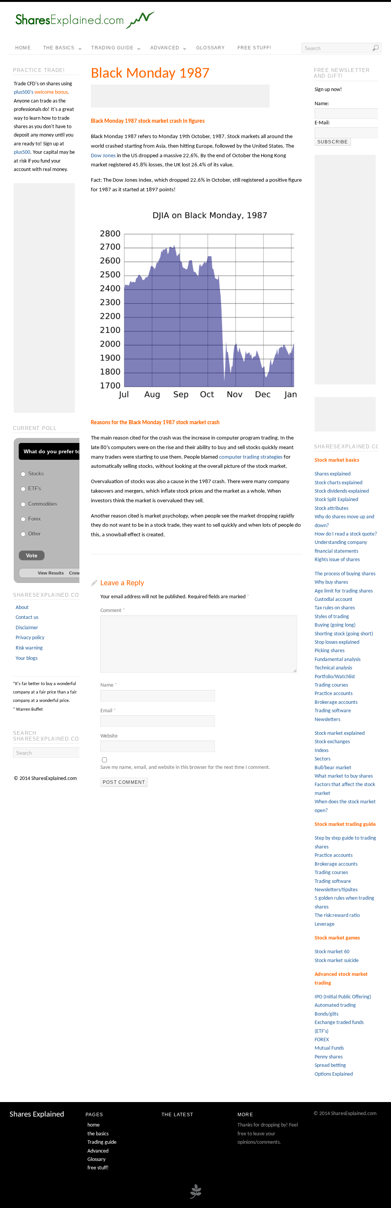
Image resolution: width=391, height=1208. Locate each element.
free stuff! (254, 47)
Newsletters (327, 720)
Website (109, 736)
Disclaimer (27, 628)
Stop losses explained (337, 642)
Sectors (322, 759)
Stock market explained (340, 733)
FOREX (322, 1040)
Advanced (165, 47)
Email (108, 711)
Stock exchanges (332, 742)
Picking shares (329, 651)
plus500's (23, 92)
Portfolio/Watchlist (335, 677)
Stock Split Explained (336, 500)
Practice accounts (333, 694)
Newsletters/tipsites (336, 890)
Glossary (210, 47)
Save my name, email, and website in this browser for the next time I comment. (185, 767)
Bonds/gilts (326, 1014)
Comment (112, 611)
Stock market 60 (332, 952)
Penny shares (329, 1057)
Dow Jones (103, 156)
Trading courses (331, 685)
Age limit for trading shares (344, 591)
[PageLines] (195, 1198)
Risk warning (29, 648)
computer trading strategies (251, 457)
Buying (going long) (335, 625)
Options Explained (334, 1074)
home (23, 47)
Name (108, 685)
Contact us (27, 617)
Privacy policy (30, 638)
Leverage (324, 924)
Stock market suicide (337, 961)
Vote (31, 555)
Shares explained (333, 474)
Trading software (333, 711)
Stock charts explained (338, 483)
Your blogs (26, 658)
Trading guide (112, 47)
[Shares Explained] (85, 28)
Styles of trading (332, 617)
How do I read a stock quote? (346, 534)
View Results (51, 573)
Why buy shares (331, 582)
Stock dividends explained (342, 491)
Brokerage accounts (336, 702)
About (22, 608)
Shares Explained (37, 1114)
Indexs (321, 751)
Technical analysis (333, 668)
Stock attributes (331, 508)
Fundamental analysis (337, 660)
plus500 (22, 152)
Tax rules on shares (335, 608)
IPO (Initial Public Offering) (343, 997)
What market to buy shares (344, 776)
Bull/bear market (333, 768)
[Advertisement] (180, 96)
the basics (59, 47)
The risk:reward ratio (337, 915)
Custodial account (333, 599)
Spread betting (330, 1065)
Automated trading (335, 1005)
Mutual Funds (329, 1048)
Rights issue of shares (337, 560)
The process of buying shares (345, 574)
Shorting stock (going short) (344, 634)
